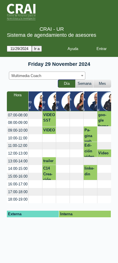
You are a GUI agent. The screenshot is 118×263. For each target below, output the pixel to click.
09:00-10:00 (17, 130)
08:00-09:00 (17, 122)
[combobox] (47, 76)
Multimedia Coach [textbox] (26, 76)
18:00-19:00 (17, 199)
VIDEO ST (49, 131)
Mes (102, 83)
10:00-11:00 (17, 138)
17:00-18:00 (17, 192)
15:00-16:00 (17, 176)
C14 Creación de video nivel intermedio (48, 173)
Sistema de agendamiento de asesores (51, 35)
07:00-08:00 (17, 115)
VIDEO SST (49, 118)
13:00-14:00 (17, 161)
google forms (103, 119)
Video (103, 153)
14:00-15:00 (17, 168)
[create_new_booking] (35, 115)
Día (67, 83)
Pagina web (88, 135)
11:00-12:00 (17, 145)
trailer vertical (48, 162)
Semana (84, 83)
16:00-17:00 (17, 184)
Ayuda (73, 49)
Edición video (89, 150)
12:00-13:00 (17, 153)
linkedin (89, 171)
